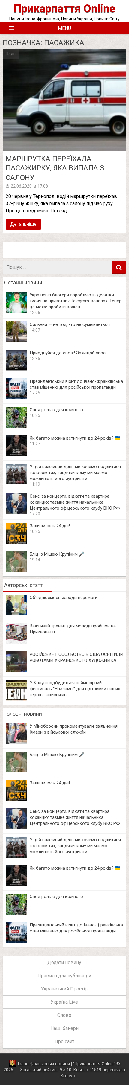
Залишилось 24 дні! (50, 525)
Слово (64, 1015)
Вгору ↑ (68, 1075)
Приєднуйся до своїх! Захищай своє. (68, 353)
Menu (64, 28)
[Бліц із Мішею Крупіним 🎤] (16, 570)
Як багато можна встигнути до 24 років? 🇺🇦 (75, 438)
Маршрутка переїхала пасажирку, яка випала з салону (55, 168)
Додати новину (64, 962)
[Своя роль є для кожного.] (16, 426)
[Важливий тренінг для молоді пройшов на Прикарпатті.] (16, 642)
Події (11, 53)
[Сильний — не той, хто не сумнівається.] (16, 341)
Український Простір (64, 989)
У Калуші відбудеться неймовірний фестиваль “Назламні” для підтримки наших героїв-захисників (75, 688)
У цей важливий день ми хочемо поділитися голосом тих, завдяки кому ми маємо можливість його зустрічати (75, 472)
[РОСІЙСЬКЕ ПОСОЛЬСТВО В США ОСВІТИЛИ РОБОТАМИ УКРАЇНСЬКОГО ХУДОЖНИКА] (16, 670)
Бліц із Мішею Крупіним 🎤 (57, 554)
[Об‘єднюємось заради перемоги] (16, 614)
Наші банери (64, 1028)
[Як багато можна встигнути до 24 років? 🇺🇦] (16, 454)
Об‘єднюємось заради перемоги (64, 597)
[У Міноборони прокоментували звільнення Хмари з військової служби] (16, 742)
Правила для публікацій (64, 976)
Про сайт (64, 1041)
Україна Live (64, 1002)
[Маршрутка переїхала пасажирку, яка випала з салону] (65, 100)
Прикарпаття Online (64, 8)
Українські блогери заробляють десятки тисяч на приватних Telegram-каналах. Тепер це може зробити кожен (76, 301)
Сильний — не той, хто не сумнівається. (70, 324)
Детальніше (23, 224)
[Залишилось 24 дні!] (16, 542)
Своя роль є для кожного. (57, 409)
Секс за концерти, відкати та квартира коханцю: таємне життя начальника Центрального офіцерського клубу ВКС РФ (75, 502)
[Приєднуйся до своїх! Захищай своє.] (16, 369)
